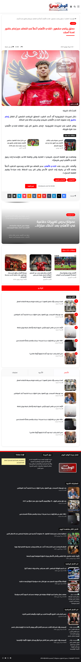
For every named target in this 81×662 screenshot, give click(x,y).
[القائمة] (78, 7)
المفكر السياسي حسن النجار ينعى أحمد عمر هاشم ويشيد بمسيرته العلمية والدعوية (40, 547)
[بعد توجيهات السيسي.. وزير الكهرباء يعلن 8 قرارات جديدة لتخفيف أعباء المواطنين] (70, 319)
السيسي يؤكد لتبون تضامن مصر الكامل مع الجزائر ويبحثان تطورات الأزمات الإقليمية (41, 640)
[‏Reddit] (39, 196)
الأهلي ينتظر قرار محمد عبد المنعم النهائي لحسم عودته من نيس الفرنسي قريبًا (40, 275)
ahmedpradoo (44, 658)
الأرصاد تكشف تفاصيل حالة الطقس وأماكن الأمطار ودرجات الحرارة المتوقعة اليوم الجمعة (52, 556)
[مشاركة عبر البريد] (14, 196)
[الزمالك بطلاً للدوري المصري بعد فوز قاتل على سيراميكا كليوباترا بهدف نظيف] (73, 586)
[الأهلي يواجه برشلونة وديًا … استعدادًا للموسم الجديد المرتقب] (65, 262)
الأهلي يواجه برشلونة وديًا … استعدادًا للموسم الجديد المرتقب (66, 274)
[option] (40, 223)
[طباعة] (9, 196)
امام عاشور (59, 180)
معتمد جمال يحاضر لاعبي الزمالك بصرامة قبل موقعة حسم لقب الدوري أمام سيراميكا (40, 594)
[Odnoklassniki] (29, 196)
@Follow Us (20, 455)
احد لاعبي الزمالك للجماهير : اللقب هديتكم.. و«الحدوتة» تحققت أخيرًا (45, 568)
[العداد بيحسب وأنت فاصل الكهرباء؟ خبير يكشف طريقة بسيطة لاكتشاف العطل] (70, 306)
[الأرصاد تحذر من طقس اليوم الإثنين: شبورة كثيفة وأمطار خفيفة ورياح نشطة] (70, 332)
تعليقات (15, 372)
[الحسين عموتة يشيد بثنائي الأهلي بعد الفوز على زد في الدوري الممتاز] (70, 145)
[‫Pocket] (24, 196)
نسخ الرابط (31, 186)
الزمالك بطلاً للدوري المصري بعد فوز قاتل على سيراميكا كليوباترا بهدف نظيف (42, 581)
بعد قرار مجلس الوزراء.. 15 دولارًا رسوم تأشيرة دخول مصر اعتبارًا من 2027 (44, 501)
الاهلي (67, 19)
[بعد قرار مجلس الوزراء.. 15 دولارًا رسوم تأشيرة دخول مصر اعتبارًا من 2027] (73, 506)
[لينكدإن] (54, 196)
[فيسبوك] (64, 196)
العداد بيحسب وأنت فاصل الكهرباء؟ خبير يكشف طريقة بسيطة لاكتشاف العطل (40, 301)
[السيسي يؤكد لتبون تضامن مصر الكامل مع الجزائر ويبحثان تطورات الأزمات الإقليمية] (73, 645)
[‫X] (59, 196)
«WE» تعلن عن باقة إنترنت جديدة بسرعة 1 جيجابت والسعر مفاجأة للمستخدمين (39, 340)
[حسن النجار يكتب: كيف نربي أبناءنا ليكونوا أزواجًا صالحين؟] (70, 358)
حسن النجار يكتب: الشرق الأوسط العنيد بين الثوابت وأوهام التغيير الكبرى (44, 614)
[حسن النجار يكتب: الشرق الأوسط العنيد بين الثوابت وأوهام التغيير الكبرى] (73, 619)
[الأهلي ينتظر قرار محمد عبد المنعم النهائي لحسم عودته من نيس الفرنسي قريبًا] (40, 262)
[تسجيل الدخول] (71, 7)
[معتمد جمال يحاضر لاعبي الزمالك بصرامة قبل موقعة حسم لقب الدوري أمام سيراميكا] (73, 599)
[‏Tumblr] (49, 196)
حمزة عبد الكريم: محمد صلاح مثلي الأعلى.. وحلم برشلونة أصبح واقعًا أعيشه (56, 224)
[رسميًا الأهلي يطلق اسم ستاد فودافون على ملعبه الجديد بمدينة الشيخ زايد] (15, 262)
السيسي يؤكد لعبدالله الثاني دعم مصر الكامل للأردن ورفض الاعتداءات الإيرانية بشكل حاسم (38, 627)
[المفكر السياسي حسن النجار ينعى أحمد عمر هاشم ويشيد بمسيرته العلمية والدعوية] (73, 550)
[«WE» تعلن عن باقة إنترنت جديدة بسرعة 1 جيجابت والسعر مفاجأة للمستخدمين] (70, 345)
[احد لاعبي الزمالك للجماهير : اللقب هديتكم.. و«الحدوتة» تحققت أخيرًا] (73, 573)
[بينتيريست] (44, 196)
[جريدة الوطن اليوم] (58, 6)
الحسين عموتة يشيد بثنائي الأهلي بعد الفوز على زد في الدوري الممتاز (54, 143)
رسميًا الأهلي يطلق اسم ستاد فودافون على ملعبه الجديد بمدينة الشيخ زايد (15, 275)
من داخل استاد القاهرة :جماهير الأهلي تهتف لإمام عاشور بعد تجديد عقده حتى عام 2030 (16, 143)
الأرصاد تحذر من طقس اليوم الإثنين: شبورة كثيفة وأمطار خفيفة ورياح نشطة (40, 327)
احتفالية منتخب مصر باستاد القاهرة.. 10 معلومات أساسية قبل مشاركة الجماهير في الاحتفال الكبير (36, 534)
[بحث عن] (75, 7)
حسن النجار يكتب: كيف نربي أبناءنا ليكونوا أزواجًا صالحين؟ (46, 353)
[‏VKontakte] (34, 196)
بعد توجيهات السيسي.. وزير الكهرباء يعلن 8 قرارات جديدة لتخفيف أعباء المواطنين (38, 314)
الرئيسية (72, 19)
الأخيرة (40, 372)
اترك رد (40, 288)
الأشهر (66, 372)
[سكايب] (19, 196)
